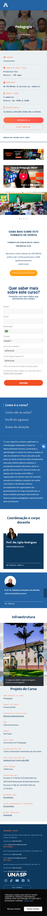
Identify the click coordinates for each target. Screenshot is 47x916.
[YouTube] (18, 880)
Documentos (8, 806)
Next (45, 654)
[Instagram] (6, 880)
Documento (8, 797)
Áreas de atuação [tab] (17, 427)
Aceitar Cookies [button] (33, 909)
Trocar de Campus (24, 34)
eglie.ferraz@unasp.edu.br (15, 546)
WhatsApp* (8, 326)
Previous (1, 654)
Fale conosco (17, 887)
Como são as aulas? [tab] (18, 413)
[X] (28, 880)
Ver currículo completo (15, 565)
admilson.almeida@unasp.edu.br (15, 593)
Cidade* (6, 336)
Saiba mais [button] (28, 901)
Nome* (6, 307)
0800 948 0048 (17, 841)
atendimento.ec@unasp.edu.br (17, 844)
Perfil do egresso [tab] (17, 420)
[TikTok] (11, 880)
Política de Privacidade (12, 373)
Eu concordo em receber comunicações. (21, 366)
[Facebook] (23, 880)
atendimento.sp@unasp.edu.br (17, 871)
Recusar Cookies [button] (14, 909)
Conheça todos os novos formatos (23, 273)
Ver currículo (10, 604)
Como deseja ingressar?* (13, 356)
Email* (6, 317)
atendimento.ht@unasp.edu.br (17, 858)
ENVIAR (23, 383)
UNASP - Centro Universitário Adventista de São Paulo (5, 5)
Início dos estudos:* (11, 346)
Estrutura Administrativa (13, 716)
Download (7, 815)
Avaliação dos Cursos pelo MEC (16, 760)
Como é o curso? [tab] (16, 405)
